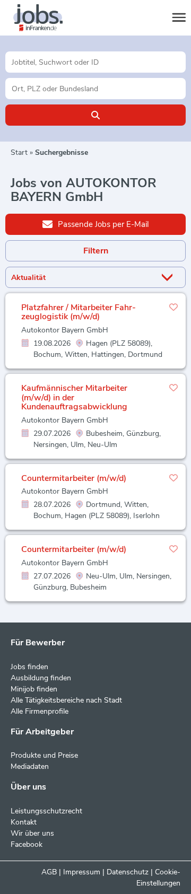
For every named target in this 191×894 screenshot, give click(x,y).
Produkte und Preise (44, 755)
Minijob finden (34, 689)
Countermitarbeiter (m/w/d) (73, 478)
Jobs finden (29, 667)
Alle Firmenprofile (39, 711)
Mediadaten (30, 766)
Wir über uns (32, 833)
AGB (49, 872)
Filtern (95, 251)
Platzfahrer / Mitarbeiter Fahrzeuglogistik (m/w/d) (78, 312)
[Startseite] (48, 18)
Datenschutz (128, 872)
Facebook (26, 844)
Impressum (81, 872)
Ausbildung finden (41, 678)
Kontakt (24, 822)
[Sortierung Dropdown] (169, 277)
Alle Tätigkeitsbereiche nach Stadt (66, 700)
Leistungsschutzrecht (46, 811)
